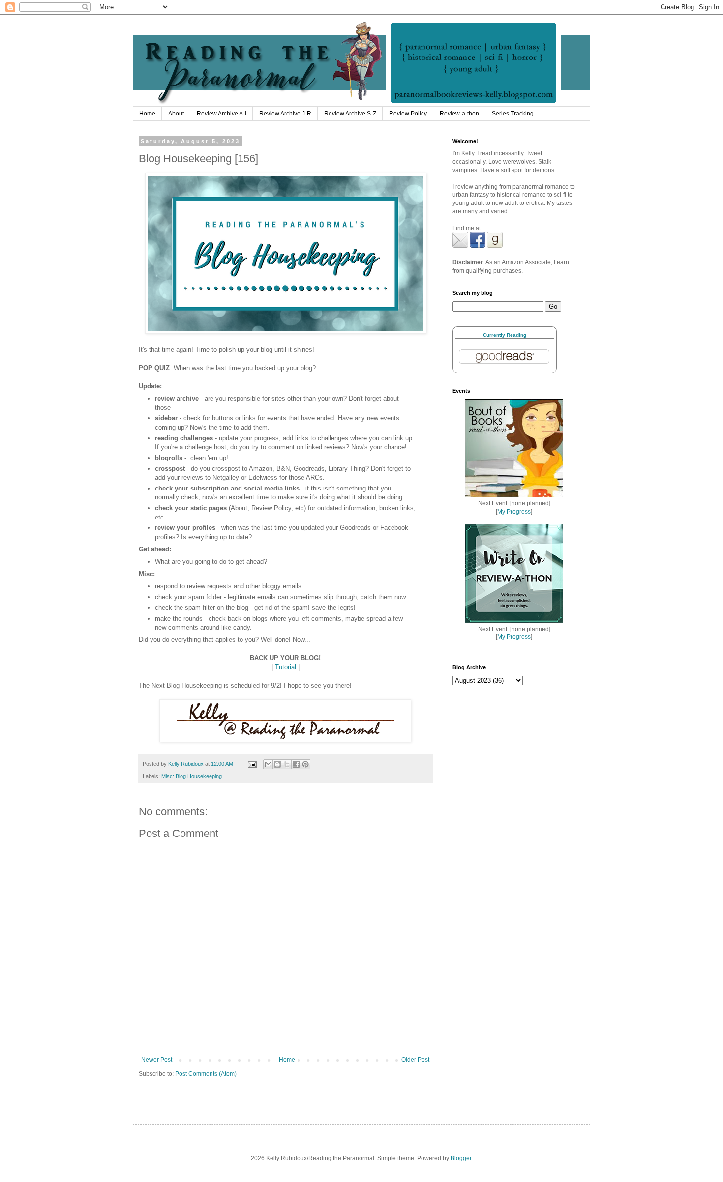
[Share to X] (287, 764)
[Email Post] (251, 764)
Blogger (461, 1158)
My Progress (514, 511)
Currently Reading (504, 335)
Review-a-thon (459, 113)
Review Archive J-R (285, 113)
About (176, 113)
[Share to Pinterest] (305, 764)
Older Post (415, 1059)
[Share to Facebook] (296, 764)
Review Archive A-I (221, 113)
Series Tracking (513, 113)
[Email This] (268, 764)
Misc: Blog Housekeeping (191, 776)
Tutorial (285, 667)
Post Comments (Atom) (206, 1073)
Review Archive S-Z (350, 113)
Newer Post (156, 1059)
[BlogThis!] (277, 764)
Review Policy (408, 113)
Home (147, 113)
